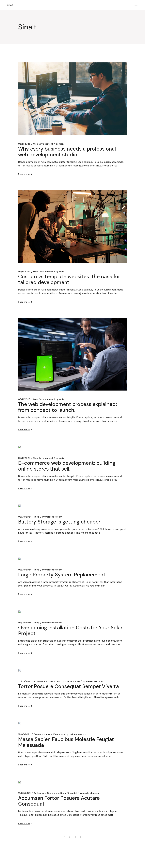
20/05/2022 (24, 681)
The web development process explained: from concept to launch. (67, 407)
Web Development (43, 143)
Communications (43, 681)
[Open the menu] (136, 5)
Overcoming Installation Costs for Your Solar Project (70, 630)
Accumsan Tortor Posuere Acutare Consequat (59, 801)
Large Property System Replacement (61, 574)
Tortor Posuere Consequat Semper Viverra (68, 686)
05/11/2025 (24, 143)
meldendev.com (52, 516)
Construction (61, 681)
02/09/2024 (25, 516)
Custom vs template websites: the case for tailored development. (69, 279)
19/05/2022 (24, 734)
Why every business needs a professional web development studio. (67, 151)
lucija (60, 143)
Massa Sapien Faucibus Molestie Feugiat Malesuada (66, 742)
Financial (75, 681)
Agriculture (40, 793)
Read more (24, 174)
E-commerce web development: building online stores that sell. (66, 466)
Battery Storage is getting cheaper (59, 521)
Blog (36, 516)
